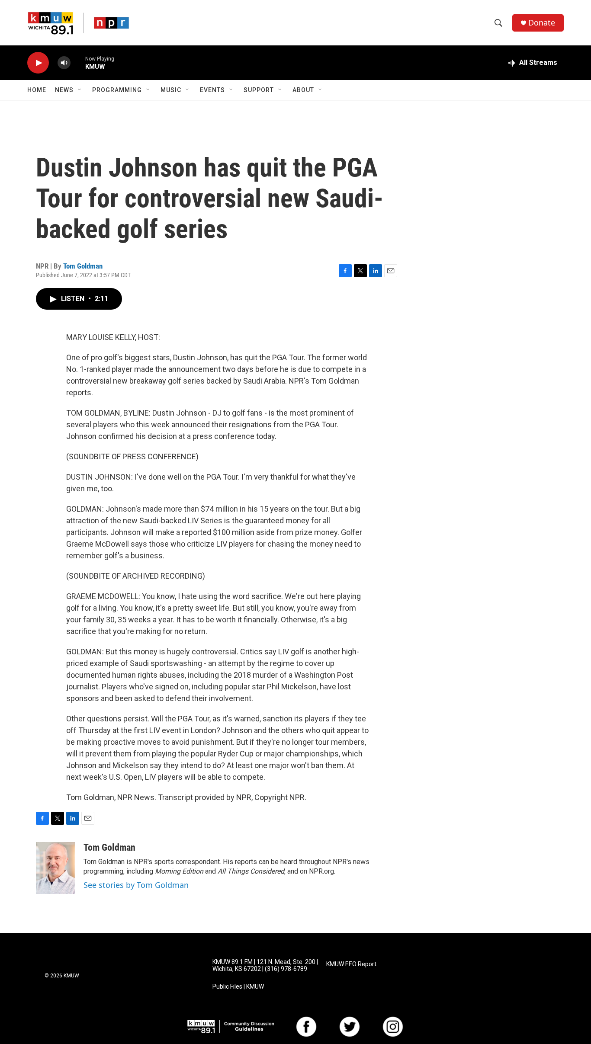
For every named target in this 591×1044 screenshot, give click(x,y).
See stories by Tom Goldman (136, 885)
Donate (541, 22)
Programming (117, 89)
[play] (38, 63)
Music (171, 89)
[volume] (64, 63)
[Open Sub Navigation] (80, 89)
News (64, 89)
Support (259, 89)
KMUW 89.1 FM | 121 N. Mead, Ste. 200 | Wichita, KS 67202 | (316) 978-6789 (265, 965)
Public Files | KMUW (238, 986)
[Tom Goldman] (55, 868)
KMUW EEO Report (351, 964)
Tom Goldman (83, 266)
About (303, 89)
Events (212, 89)
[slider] (78, 62)
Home (36, 89)
